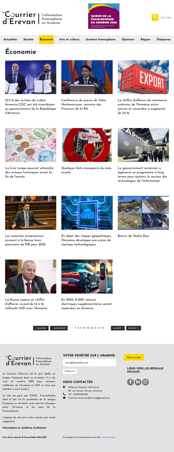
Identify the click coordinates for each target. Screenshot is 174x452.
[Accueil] (32, 17)
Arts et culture (69, 39)
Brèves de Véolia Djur (133, 236)
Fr (162, 18)
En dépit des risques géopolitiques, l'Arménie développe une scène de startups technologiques (86, 240)
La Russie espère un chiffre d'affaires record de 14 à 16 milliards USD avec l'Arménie (26, 304)
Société (28, 39)
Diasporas (164, 39)
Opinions (128, 39)
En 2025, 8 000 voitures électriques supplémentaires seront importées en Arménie (86, 304)
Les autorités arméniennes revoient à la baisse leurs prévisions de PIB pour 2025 (25, 240)
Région (145, 39)
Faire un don (134, 357)
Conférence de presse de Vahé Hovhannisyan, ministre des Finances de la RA (83, 105)
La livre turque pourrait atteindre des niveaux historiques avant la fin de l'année (29, 172)
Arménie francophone (101, 39)
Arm (168, 18)
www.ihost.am (108, 437)
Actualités (10, 39)
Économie (46, 39)
